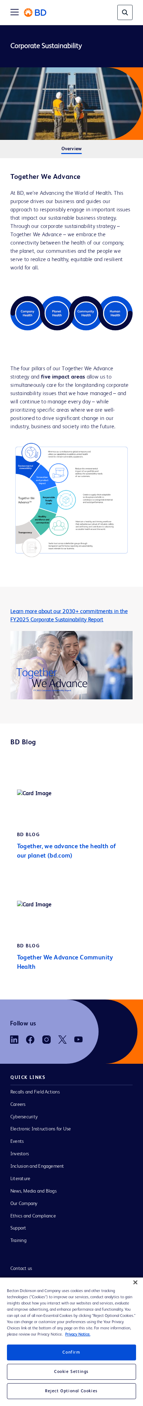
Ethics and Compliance (33, 1216)
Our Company (24, 1203)
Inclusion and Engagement (37, 1166)
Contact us (21, 1268)
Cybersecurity (24, 1117)
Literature (20, 1178)
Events (17, 1141)
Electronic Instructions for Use (40, 1129)
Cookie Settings (71, 1372)
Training (18, 1240)
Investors (19, 1153)
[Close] (135, 1282)
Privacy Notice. (77, 1334)
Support (18, 1228)
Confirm (71, 1352)
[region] (71, 1342)
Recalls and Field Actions (35, 1092)
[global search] (125, 12)
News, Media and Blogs (33, 1191)
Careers (18, 1104)
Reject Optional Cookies (71, 1391)
